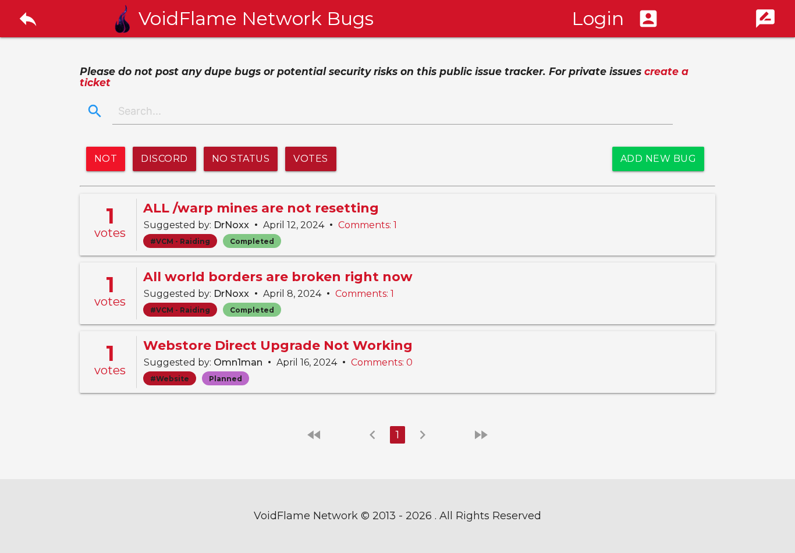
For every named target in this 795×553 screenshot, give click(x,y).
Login (615, 18)
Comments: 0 (382, 362)
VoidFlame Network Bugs (256, 19)
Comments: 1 (367, 225)
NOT (106, 158)
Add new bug (658, 158)
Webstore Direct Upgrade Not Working (278, 345)
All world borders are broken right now (278, 277)
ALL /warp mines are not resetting (261, 208)
